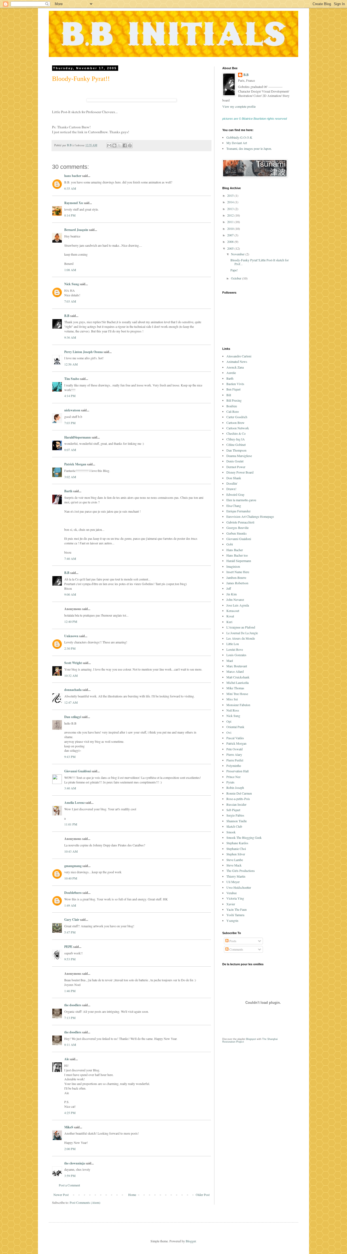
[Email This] (109, 145)
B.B (66, 315)
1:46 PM (70, 991)
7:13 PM (70, 1017)
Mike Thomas (235, 688)
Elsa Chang (233, 505)
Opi (228, 721)
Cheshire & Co (236, 433)
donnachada (73, 689)
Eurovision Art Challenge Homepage (250, 516)
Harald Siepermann (238, 560)
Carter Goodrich (236, 417)
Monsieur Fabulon (238, 705)
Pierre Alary (234, 754)
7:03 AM (70, 301)
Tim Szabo (71, 378)
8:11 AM (70, 1044)
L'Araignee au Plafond (240, 627)
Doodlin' (231, 483)
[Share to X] (119, 145)
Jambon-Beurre (236, 577)
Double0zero (73, 892)
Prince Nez (233, 776)
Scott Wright (73, 663)
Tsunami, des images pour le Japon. (249, 148)
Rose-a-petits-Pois (238, 798)
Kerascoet (232, 610)
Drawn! (231, 489)
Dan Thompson (236, 450)
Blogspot (251, 1039)
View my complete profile (239, 106)
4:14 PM (70, 395)
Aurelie (231, 372)
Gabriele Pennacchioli (240, 522)
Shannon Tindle (236, 821)
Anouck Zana (235, 367)
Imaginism (233, 566)
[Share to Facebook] (124, 145)
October (236, 278)
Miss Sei (232, 699)
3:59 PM (70, 1175)
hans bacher (72, 175)
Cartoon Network (237, 428)
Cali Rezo (232, 411)
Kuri (229, 622)
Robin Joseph (235, 787)
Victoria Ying (235, 898)
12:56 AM (71, 364)
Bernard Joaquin (76, 229)
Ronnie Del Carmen (239, 793)
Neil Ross (232, 710)
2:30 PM (70, 648)
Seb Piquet (233, 810)
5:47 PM (70, 932)
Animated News (236, 361)
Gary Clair (71, 919)
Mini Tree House (237, 693)
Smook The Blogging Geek (244, 837)
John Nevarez (235, 599)
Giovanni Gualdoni (77, 771)
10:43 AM (71, 851)
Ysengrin (232, 920)
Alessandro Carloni (238, 356)
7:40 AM (70, 558)
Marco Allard (235, 671)
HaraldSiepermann (77, 437)
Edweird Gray (235, 494)
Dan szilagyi (72, 717)
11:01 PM (70, 824)
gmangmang (73, 865)
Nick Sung (71, 284)
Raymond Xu (73, 203)
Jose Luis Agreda (237, 605)
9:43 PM (70, 756)
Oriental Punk (235, 727)
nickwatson (72, 410)
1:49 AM (70, 905)
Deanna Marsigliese (239, 455)
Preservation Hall (237, 771)
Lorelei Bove (234, 649)
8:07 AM (70, 449)
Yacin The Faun (236, 909)
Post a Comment (69, 1185)
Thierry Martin (235, 876)
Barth (68, 491)
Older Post (203, 1194)
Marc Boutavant (236, 666)
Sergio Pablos (235, 815)
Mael (229, 660)
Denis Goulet (234, 461)
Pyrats (230, 782)
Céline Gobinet (236, 444)
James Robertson (237, 583)
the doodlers (72, 1005)
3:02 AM (70, 477)
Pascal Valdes (235, 738)
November (238, 254)
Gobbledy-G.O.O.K (239, 137)
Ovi (228, 732)
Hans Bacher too (237, 555)
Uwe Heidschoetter (238, 887)
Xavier (230, 904)
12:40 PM (70, 621)
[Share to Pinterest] (130, 145)
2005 (230, 248)
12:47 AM (71, 702)
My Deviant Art (236, 143)
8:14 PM (70, 215)
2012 (230, 215)
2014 (230, 202)
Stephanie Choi (236, 848)
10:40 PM (70, 878)
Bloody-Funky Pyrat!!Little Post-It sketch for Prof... (259, 262)
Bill (228, 395)
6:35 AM (70, 188)
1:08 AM (70, 270)
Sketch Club (234, 826)
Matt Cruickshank (237, 677)
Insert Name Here (237, 572)
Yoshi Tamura (235, 915)
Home (132, 1194)
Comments (236, 949)
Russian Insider (236, 804)
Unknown (71, 636)
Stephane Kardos (237, 843)
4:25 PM (70, 1112)
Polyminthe (233, 765)
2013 (230, 209)
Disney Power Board (239, 472)
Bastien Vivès (235, 384)
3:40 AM (70, 788)
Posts (232, 941)
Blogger (191, 1241)
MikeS (68, 1127)
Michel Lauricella (237, 682)
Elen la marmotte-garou (241, 500)
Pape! (234, 270)
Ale (66, 1059)
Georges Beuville (237, 527)
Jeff (228, 588)
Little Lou (232, 644)
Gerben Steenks (236, 533)
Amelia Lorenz (74, 802)
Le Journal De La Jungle (242, 633)
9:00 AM (70, 594)
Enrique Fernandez (238, 511)
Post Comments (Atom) (85, 1202)
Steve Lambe (234, 860)
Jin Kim (231, 594)
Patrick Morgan (75, 464)
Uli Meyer (233, 882)
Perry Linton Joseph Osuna (83, 352)
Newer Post (61, 1194)
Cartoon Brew (235, 422)
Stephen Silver (235, 854)
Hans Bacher (234, 550)
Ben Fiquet (233, 389)
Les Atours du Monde (240, 638)
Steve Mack (234, 865)
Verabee (231, 893)
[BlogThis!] (114, 145)
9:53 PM (70, 959)
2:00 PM (70, 1149)
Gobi (229, 544)
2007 (230, 235)
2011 (230, 222)
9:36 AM (70, 337)
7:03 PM (70, 423)
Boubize (231, 406)
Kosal (230, 616)
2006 (230, 241)
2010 (230, 228)
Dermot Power (235, 467)
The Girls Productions (240, 870)
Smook (231, 832)
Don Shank (233, 478)
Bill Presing (234, 400)
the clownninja (74, 1163)
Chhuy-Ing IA (235, 439)
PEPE (68, 946)
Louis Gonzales (236, 655)
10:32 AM (71, 675)
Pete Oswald (234, 749)
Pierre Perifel (234, 760)
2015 (230, 195)
